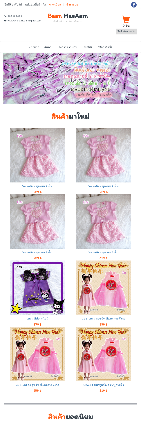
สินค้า (47, 47)
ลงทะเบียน (55, 4)
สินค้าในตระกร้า (126, 31)
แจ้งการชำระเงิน (67, 47)
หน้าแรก (34, 47)
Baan (68, 17)
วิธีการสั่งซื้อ (105, 47)
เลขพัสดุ (88, 47)
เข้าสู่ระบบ (72, 4)
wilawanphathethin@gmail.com (24, 20)
